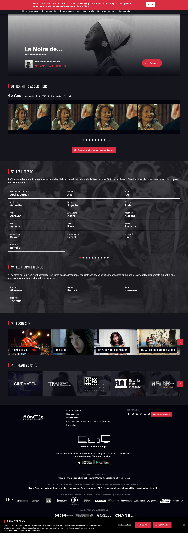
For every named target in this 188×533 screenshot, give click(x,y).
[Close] (184, 525)
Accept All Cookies (162, 525)
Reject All (143, 525)
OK (152, 4)
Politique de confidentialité (30, 530)
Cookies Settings (124, 525)
